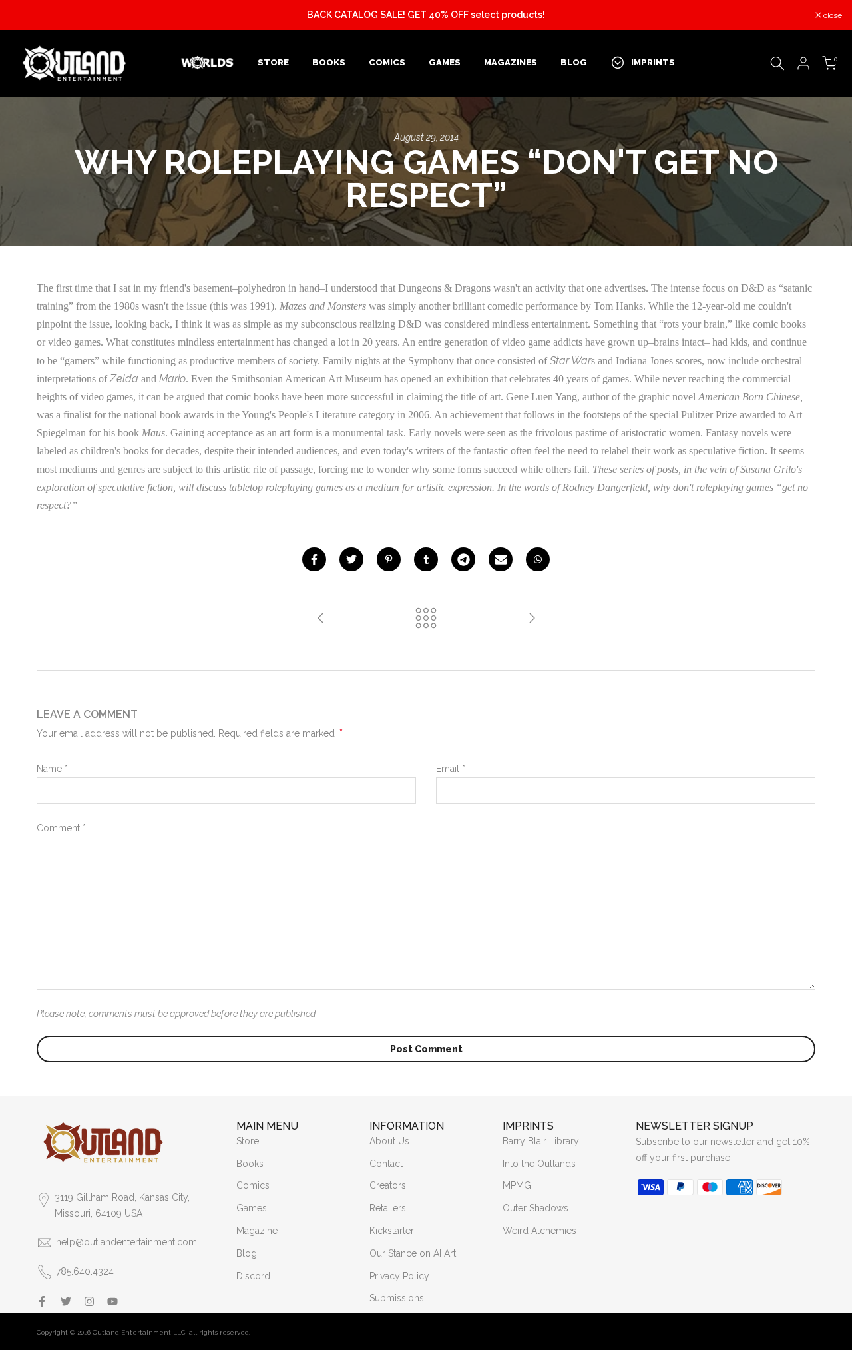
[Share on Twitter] (351, 559)
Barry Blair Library (541, 1141)
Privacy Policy (399, 1276)
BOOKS (328, 62)
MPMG (517, 1185)
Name (52, 768)
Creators (387, 1185)
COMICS (387, 62)
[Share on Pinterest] (389, 559)
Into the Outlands (539, 1163)
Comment (61, 828)
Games (251, 1208)
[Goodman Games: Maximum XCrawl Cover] (321, 619)
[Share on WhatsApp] (538, 559)
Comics (253, 1185)
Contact (386, 1163)
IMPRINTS (653, 62)
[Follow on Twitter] (66, 1301)
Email (450, 768)
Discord (253, 1276)
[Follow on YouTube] (112, 1301)
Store (247, 1141)
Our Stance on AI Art (412, 1253)
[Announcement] (426, 15)
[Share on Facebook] (314, 559)
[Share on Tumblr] (426, 559)
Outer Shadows (535, 1208)
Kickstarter (391, 1230)
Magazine (257, 1230)
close (26, 15)
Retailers (387, 1208)
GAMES (445, 62)
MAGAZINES (510, 62)
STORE (273, 62)
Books (250, 1163)
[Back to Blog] (426, 619)
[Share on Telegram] (463, 559)
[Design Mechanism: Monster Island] (532, 619)
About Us (389, 1141)
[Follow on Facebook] (42, 1301)
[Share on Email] (501, 559)
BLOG (573, 62)
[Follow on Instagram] (89, 1301)
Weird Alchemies (539, 1230)
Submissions (396, 1298)
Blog (246, 1253)
